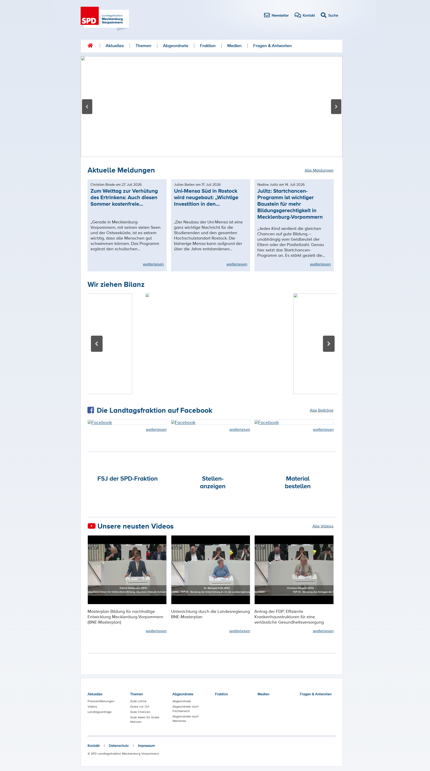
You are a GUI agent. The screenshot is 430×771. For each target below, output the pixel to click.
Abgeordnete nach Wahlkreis (185, 718)
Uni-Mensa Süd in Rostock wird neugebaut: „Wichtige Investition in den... (206, 197)
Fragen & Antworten (272, 46)
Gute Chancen (140, 712)
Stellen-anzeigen (213, 482)
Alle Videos (322, 526)
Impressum (146, 745)
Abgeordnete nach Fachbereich (185, 708)
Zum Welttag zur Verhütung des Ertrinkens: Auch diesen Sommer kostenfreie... (124, 197)
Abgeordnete (175, 46)
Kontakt (94, 745)
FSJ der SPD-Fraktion (127, 478)
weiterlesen (153, 264)
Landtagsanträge (100, 712)
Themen (143, 46)
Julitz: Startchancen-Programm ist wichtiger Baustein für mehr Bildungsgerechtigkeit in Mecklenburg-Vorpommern (290, 204)
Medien (234, 46)
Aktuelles (115, 46)
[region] (211, 106)
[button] (211, 106)
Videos (92, 706)
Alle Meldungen (319, 170)
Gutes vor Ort (139, 706)
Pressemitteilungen (101, 701)
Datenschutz (119, 745)
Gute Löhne (138, 701)
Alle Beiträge (321, 410)
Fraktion (208, 46)
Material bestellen (298, 482)
